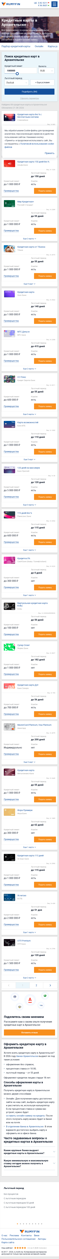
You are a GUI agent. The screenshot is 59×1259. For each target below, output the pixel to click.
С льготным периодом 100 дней (19, 1207)
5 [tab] (29, 1223)
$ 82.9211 (43, 3)
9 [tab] (41, 1223)
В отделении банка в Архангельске (25, 1126)
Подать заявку (45, 190)
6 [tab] (32, 1223)
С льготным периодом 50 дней (19, 1203)
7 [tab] (35, 1223)
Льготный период (13, 78)
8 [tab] (38, 1223)
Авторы (42, 1238)
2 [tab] (20, 1223)
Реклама (14, 1235)
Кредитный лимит (13, 66)
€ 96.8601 (43, 5)
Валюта (42, 66)
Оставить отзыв (29, 1032)
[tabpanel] (28, 1198)
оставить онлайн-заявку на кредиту (25, 1115)
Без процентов (11, 1194)
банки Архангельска (27, 1056)
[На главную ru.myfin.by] (29, 1231)
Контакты (26, 1235)
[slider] (17, 73)
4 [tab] (26, 1223)
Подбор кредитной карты (16, 46)
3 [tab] (23, 1223)
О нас (4, 1235)
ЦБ (35, 3)
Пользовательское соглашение (19, 1238)
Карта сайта (8, 1242)
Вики (36, 1235)
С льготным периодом (15, 1198)
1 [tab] (17, 1223)
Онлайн (39, 46)
